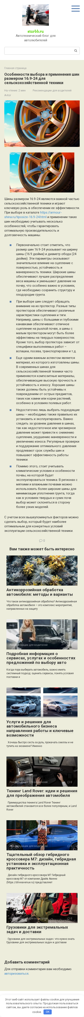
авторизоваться (16, 973)
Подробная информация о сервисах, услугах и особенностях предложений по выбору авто (40, 658)
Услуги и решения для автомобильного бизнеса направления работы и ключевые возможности (39, 728)
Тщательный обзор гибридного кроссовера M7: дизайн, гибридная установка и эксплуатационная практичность (41, 861)
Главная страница (15, 68)
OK (48, 1011)
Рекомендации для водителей (52, 90)
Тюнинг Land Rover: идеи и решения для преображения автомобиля (41, 793)
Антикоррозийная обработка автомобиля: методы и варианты (39, 592)
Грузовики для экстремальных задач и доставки (37, 929)
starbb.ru (36, 31)
